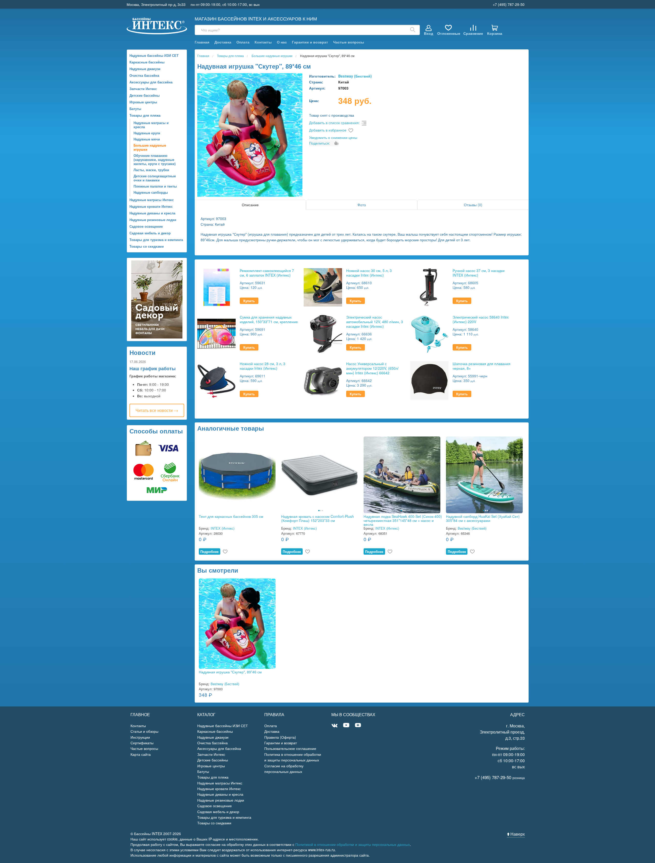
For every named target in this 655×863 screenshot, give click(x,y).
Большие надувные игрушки (150, 147)
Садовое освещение (146, 226)
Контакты (263, 42)
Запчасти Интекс (143, 88)
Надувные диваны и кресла (152, 213)
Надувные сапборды (151, 192)
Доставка (222, 42)
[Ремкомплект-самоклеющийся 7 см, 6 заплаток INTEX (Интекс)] (216, 287)
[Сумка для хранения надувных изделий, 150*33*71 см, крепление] (216, 333)
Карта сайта (140, 754)
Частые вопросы (348, 42)
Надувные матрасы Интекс (151, 199)
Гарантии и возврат (310, 42)
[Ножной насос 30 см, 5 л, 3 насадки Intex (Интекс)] (323, 287)
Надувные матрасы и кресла (151, 124)
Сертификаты (142, 742)
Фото (361, 204)
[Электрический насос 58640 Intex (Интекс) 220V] (429, 333)
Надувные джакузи (144, 68)
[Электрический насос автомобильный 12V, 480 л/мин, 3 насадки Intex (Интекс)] (323, 333)
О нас (282, 42)
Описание (250, 204)
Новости (142, 352)
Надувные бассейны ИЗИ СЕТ (154, 55)
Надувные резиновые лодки (152, 219)
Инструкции (140, 737)
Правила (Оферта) (280, 737)
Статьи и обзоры (144, 731)
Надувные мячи (147, 139)
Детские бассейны (144, 95)
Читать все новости (155, 410)
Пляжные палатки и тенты (155, 186)
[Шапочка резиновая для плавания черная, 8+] (429, 380)
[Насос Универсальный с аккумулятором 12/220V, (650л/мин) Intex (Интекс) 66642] (323, 380)
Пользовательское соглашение (290, 748)
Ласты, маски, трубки (151, 169)
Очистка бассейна (144, 75)
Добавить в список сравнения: (334, 122)
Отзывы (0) (473, 204)
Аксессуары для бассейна (150, 82)
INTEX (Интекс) (222, 528)
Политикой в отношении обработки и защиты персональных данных (352, 844)
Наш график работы (152, 368)
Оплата (242, 42)
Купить (249, 300)
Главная (202, 42)
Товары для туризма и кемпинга (156, 239)
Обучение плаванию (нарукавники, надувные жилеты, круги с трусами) (155, 159)
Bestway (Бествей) (355, 76)
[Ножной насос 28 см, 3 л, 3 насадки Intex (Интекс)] (216, 380)
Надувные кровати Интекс (151, 206)
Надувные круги (147, 132)
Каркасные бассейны (147, 62)
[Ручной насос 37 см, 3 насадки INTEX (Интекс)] (429, 287)
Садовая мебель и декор (150, 233)
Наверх (517, 834)
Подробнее (209, 551)
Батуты (135, 108)
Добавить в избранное (327, 130)
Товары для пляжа (144, 115)
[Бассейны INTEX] (157, 25)
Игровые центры (143, 102)
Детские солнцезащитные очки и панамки (155, 177)
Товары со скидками (146, 246)
